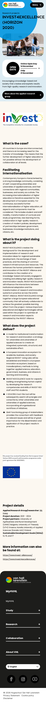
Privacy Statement (11, 695)
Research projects (10, 13)
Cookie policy (27, 695)
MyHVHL (10, 601)
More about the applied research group (20, 95)
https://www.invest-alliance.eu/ (17, 555)
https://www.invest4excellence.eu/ (19, 559)
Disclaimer (8, 698)
